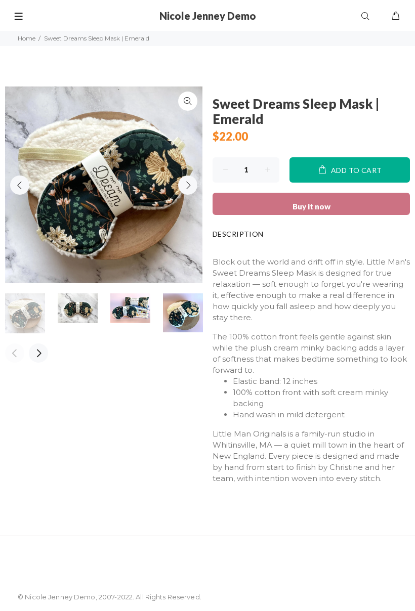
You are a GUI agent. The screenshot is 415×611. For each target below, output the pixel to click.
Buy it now (311, 206)
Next (187, 185)
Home (26, 38)
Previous (19, 185)
